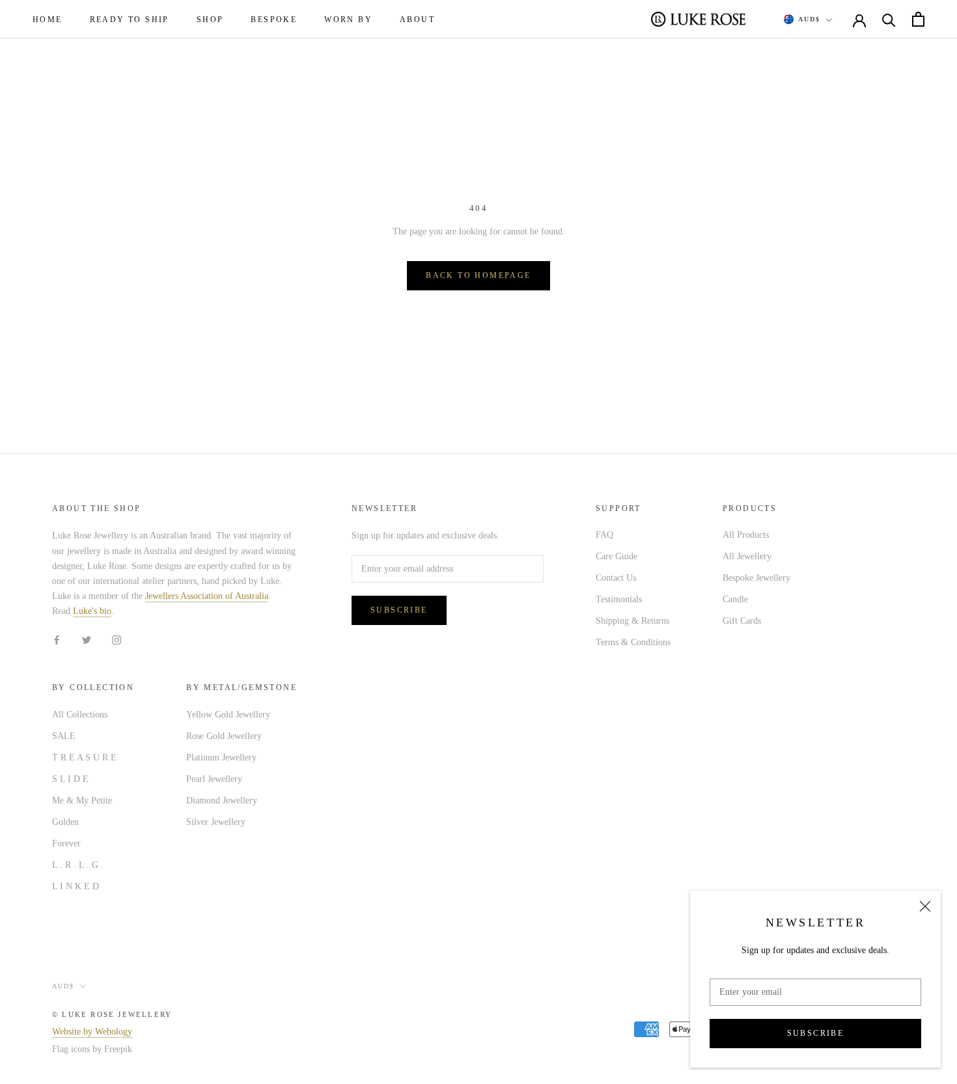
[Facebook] (56, 639)
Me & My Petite (82, 800)
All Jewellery (747, 556)
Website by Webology (92, 1031)
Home (47, 19)
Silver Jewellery (215, 822)
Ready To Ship (129, 19)
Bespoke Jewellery (756, 578)
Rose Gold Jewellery (224, 736)
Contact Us (616, 578)
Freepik (118, 1049)
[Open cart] (918, 19)
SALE (64, 736)
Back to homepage (478, 275)
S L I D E (70, 779)
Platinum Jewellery (221, 757)
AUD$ (809, 19)
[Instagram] (116, 639)
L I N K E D (75, 886)
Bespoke (274, 19)
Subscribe (815, 1033)
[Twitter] (86, 639)
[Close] (925, 906)
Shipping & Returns (632, 621)
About (417, 19)
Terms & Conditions (633, 642)
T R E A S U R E (84, 757)
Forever (66, 843)
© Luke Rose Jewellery (112, 1014)
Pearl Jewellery (214, 779)
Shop (210, 19)
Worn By (348, 19)
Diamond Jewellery (221, 800)
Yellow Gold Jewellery (228, 714)
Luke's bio (92, 611)
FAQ (604, 535)
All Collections (79, 714)
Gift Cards (742, 621)
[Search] (889, 19)
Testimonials (619, 599)
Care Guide (616, 556)
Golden (65, 822)
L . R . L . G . (78, 865)
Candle (735, 599)
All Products (746, 535)
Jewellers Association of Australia (206, 596)
